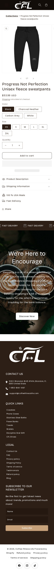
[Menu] (6, 5)
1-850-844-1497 (17, 388)
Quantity (6, 139)
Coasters (10, 410)
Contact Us (11, 451)
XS (6, 127)
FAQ (8, 455)
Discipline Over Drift (15, 433)
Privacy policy (13, 459)
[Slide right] (33, 78)
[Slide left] (21, 78)
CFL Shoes (11, 437)
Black (8, 109)
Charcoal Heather (29, 109)
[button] (27, 163)
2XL (7, 133)
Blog (8, 478)
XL (43, 127)
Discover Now (27, 316)
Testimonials (12, 470)
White (30, 115)
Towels (9, 425)
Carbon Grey (12, 115)
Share (8, 209)
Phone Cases (12, 414)
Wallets (10, 429)
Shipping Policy (13, 463)
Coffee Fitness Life (24, 549)
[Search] (40, 5)
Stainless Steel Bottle (16, 417)
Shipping (6, 99)
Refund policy (13, 474)
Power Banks (12, 421)
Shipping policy (38, 557)
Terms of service (14, 466)
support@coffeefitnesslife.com (24, 393)
